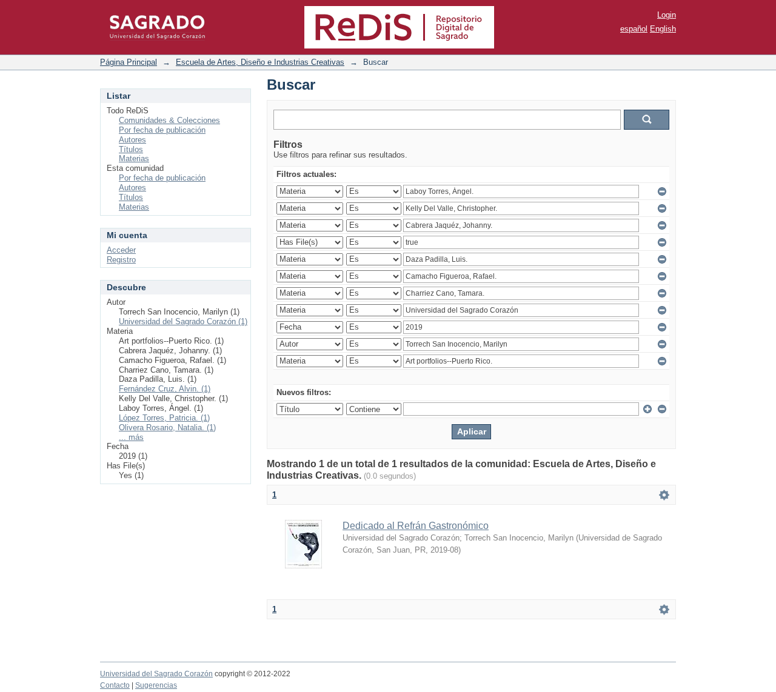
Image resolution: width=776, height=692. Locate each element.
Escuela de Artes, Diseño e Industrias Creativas (260, 62)
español (633, 28)
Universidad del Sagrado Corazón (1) (183, 321)
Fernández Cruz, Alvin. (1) (164, 388)
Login (666, 14)
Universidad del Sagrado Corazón (156, 674)
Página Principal (128, 62)
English (663, 28)
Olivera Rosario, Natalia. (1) (167, 427)
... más (131, 437)
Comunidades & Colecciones (169, 120)
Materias (134, 158)
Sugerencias (156, 685)
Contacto (115, 685)
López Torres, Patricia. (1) (164, 417)
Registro (121, 259)
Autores (132, 139)
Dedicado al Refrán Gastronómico (416, 526)
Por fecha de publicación (162, 130)
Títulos (131, 149)
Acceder (121, 250)
